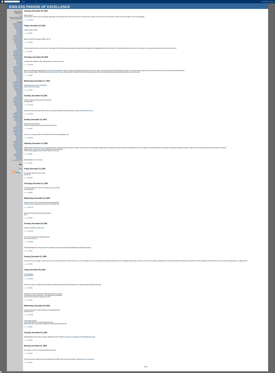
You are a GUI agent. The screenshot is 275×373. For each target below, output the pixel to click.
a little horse (40, 228)
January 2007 (18, 88)
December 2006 (17, 86)
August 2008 (18, 112)
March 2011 (19, 149)
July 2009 (19, 125)
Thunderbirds (59, 70)
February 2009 (18, 120)
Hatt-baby (48, 100)
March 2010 (19, 135)
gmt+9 (28, 174)
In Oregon (44, 337)
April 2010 (19, 137)
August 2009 (18, 126)
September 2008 (17, 113)
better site (37, 149)
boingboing (29, 189)
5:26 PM (30, 128)
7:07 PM (30, 163)
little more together (139, 48)
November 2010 (17, 144)
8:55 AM (30, 218)
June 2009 (19, 124)
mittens (29, 237)
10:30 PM (30, 278)
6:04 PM (30, 327)
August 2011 (18, 153)
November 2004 (17, 54)
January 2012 (18, 156)
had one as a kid (77, 261)
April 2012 (19, 157)
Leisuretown (28, 320)
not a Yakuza (38, 160)
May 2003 (19, 31)
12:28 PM (30, 20)
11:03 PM (30, 114)
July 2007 (19, 95)
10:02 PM (30, 64)
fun (44, 213)
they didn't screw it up (129, 70)
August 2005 (18, 66)
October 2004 (18, 53)
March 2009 (19, 121)
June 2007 (19, 94)
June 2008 (19, 109)
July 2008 (19, 111)
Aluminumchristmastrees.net (84, 110)
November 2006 (17, 85)
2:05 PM (30, 340)
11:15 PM (30, 314)
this (47, 48)
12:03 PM (30, 137)
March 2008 (19, 106)
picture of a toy (44, 147)
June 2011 (19, 152)
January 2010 (18, 133)
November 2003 (17, 39)
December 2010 (17, 146)
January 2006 (18, 72)
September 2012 (17, 160)
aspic (52, 188)
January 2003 (18, 26)
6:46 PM (30, 192)
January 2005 (18, 57)
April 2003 (19, 30)
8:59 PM (30, 154)
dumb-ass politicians (73, 337)
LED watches (28, 261)
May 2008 (19, 108)
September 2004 (17, 51)
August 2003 (18, 35)
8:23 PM (30, 264)
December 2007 (17, 102)
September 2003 (17, 36)
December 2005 (17, 71)
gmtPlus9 (30, 275)
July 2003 (19, 33)
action (174, 48)
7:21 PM (30, 300)
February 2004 (18, 42)
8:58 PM (30, 33)
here (38, 48)
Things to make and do (31, 202)
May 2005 (19, 62)
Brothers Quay (40, 173)
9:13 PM (30, 362)
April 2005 (19, 60)
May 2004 (19, 46)
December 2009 (17, 131)
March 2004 (19, 44)
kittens (37, 124)
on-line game (34, 134)
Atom (20, 168)
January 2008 (18, 103)
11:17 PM (30, 104)
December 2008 (17, 117)
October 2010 (18, 143)
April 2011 (19, 151)
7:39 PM (30, 288)
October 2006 (18, 84)
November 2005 (17, 69)
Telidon (117, 17)
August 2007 (18, 97)
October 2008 (18, 115)
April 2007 (19, 91)
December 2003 (17, 40)
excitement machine (33, 87)
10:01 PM (30, 207)
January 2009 (18, 118)
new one (48, 261)
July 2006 (19, 80)
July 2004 (19, 49)
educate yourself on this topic (54, 72)
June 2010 (19, 139)
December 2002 (17, 24)
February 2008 (18, 104)
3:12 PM (30, 90)
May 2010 (19, 138)
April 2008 (19, 107)
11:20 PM (30, 231)
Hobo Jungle (31, 284)
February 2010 (18, 134)
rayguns (28, 350)
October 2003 (18, 37)
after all (48, 39)
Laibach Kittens (29, 30)
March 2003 (19, 28)
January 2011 (18, 147)
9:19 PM (30, 75)
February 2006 (18, 73)
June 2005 (19, 63)
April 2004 (19, 45)
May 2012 (19, 158)
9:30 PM (30, 353)
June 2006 (19, 78)
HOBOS (53, 294)
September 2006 (17, 82)
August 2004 (18, 50)
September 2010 (17, 142)
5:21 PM (30, 51)
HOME (145, 366)
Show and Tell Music (30, 310)
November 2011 (17, 155)
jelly (35, 188)
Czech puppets (28, 274)
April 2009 (19, 122)
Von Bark (78, 17)
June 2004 (19, 48)
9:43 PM (30, 177)
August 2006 (18, 81)
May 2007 (19, 93)
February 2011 (18, 148)
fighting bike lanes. (90, 337)
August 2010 (18, 140)
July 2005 (19, 64)
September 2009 (17, 127)
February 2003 (18, 27)
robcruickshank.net (14, 17)
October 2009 (18, 129)
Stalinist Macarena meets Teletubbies (35, 85)
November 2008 (17, 116)
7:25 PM (30, 42)
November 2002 (17, 23)
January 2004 (18, 41)
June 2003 (19, 32)
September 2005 (17, 67)
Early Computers (89, 359)
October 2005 (18, 68)
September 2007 (17, 98)
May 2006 (19, 77)
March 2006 (19, 75)
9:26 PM (30, 250)
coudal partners (31, 238)
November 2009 (17, 130)
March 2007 (19, 90)
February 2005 (18, 58)
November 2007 (17, 100)
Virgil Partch (46, 247)
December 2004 (17, 55)
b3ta (27, 125)
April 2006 (19, 76)
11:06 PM (30, 241)
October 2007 (18, 99)
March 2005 (19, 59)
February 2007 (18, 89)
